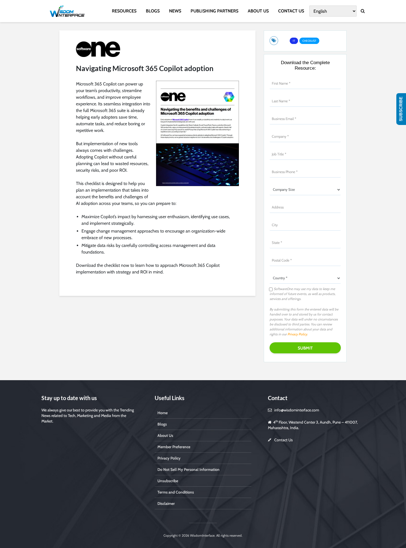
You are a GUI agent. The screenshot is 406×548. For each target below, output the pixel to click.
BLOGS (153, 11)
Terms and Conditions (175, 492)
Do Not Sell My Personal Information (188, 469)
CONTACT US (291, 11)
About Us (165, 435)
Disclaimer (166, 503)
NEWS (175, 11)
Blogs (162, 424)
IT (294, 41)
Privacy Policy (297, 334)
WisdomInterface (202, 535)
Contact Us (283, 439)
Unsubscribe (167, 480)
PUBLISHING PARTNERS (214, 11)
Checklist (309, 41)
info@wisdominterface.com (296, 410)
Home (162, 412)
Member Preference (173, 446)
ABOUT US (258, 11)
